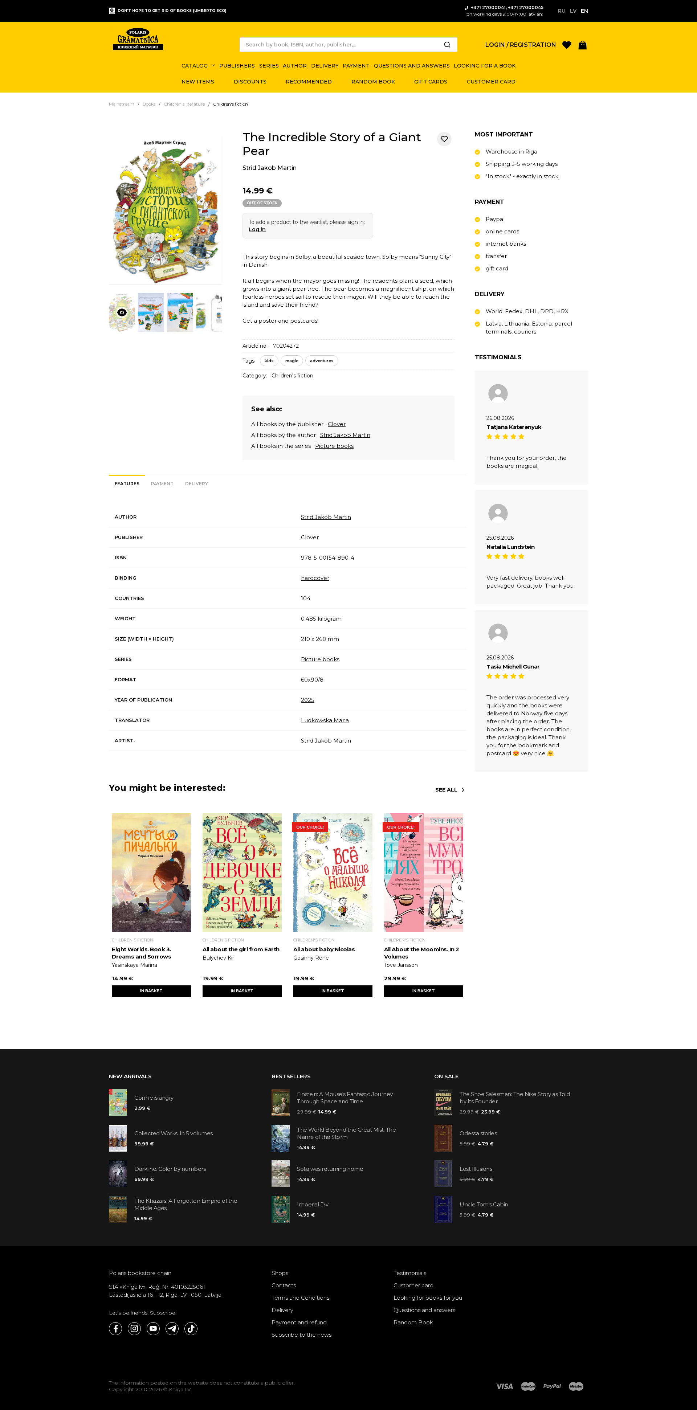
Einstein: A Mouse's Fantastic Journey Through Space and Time (345, 1098)
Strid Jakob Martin (269, 167)
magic (291, 360)
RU (562, 11)
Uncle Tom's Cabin (484, 1204)
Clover (337, 424)
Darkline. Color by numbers (169, 1168)
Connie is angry (154, 1097)
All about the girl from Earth (241, 949)
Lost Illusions (476, 1168)
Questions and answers (424, 1310)
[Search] (447, 45)
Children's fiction (292, 375)
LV (573, 11)
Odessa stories (478, 1133)
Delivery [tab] (196, 483)
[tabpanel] (287, 629)
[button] (582, 44)
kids (269, 360)
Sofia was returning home (330, 1168)
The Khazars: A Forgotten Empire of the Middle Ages (185, 1204)
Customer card (413, 1285)
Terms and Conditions (300, 1297)
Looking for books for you (428, 1297)
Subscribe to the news (301, 1334)
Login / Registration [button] (520, 44)
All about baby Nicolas (324, 949)
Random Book (413, 1322)
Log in (257, 229)
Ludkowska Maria (325, 720)
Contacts (284, 1285)
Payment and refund (299, 1322)
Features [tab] (127, 483)
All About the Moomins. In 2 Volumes (421, 953)
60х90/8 (312, 679)
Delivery (282, 1310)
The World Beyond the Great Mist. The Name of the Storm (346, 1133)
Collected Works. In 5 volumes (173, 1133)
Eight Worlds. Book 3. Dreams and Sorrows (141, 953)
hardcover (315, 578)
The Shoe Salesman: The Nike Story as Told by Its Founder (515, 1098)
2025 (307, 699)
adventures (322, 360)
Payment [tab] (162, 483)
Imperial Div (312, 1204)
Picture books (334, 445)
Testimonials (410, 1273)
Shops (280, 1273)
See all (446, 789)
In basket (151, 990)
